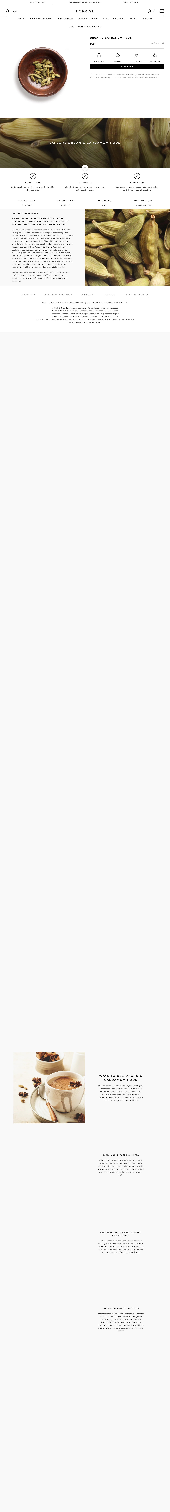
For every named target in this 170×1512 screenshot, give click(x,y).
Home (71, 26)
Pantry (21, 19)
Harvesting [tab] (87, 295)
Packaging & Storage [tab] (137, 295)
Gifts (105, 19)
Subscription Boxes (41, 19)
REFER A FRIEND (131, 2)
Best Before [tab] (109, 295)
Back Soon (127, 67)
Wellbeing (119, 19)
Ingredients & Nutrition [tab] (58, 295)
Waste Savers (65, 19)
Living (133, 19)
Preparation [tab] (28, 295)
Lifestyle (147, 19)
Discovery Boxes (87, 19)
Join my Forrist (37, 2)
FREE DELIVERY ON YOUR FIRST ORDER (85, 2)
